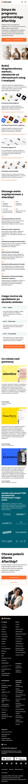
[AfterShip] (6, 2)
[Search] (22, 2)
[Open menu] (25, 2)
